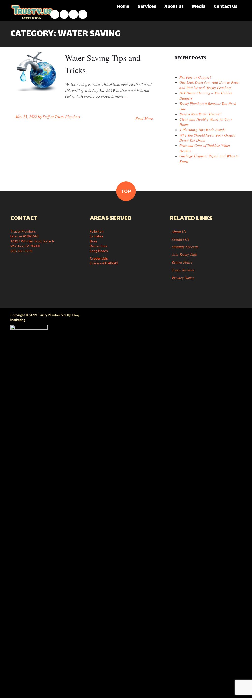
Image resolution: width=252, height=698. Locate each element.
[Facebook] (54, 14)
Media (198, 7)
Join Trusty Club (184, 254)
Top (126, 191)
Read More (144, 118)
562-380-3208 (21, 250)
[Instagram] (64, 14)
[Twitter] (82, 14)
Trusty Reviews (183, 269)
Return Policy (182, 262)
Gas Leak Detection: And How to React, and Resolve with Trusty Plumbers (210, 85)
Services (147, 7)
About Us (174, 7)
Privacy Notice (183, 277)
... (125, 96)
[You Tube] (73, 14)
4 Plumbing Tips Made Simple (202, 129)
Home (123, 7)
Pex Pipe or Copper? (195, 77)
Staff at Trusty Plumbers (61, 116)
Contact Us (225, 7)
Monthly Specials (185, 246)
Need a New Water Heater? (200, 113)
